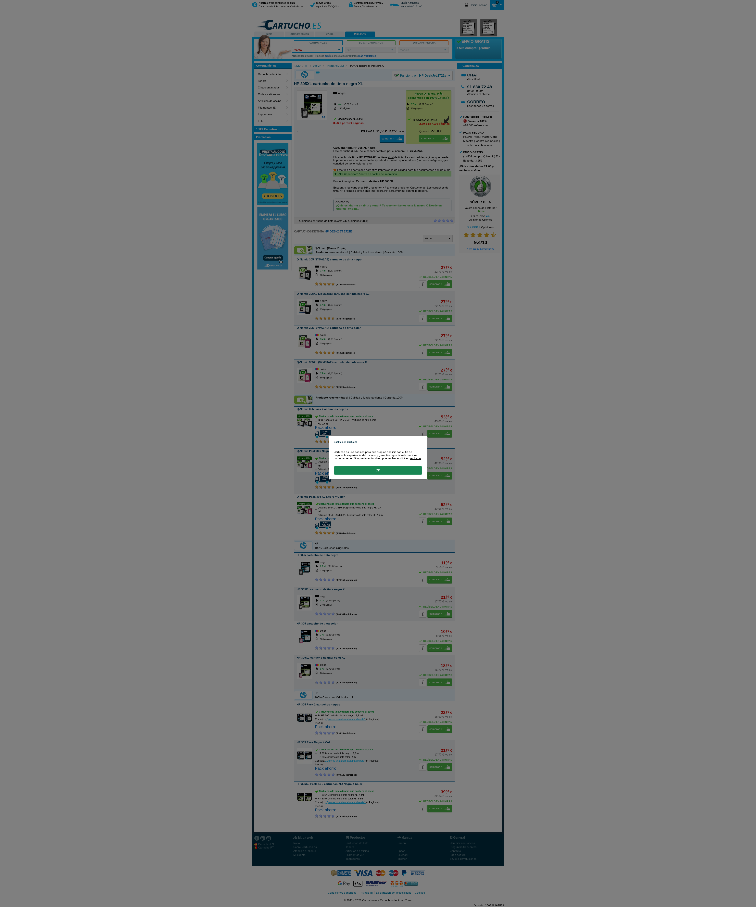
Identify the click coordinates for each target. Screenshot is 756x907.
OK (378, 470)
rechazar (415, 458)
